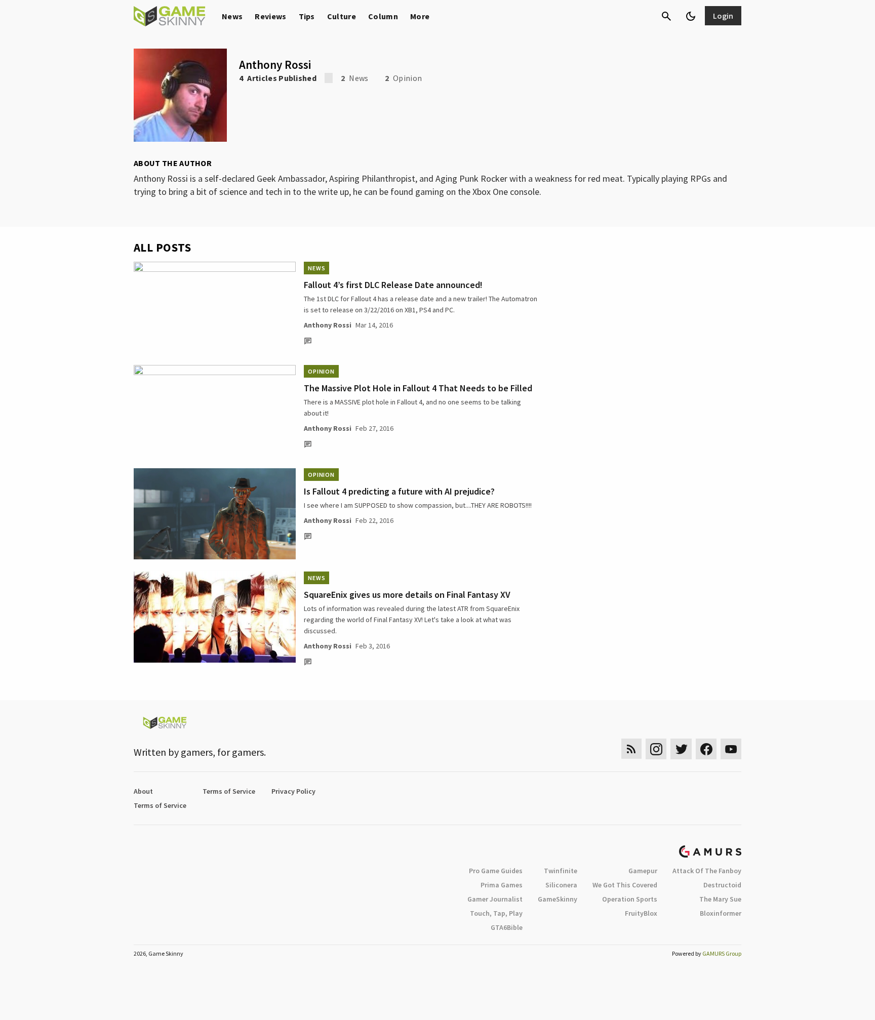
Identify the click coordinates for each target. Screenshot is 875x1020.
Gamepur (642, 870)
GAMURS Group (721, 953)
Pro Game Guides (496, 870)
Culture (341, 16)
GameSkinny (557, 899)
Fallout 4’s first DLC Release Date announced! (393, 285)
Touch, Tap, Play (496, 913)
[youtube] (731, 749)
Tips (307, 16)
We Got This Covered (624, 884)
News (232, 16)
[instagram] (656, 749)
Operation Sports (629, 899)
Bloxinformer (720, 913)
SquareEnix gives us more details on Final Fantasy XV (407, 594)
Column (383, 16)
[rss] (631, 749)
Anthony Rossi (327, 325)
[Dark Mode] (691, 16)
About (143, 791)
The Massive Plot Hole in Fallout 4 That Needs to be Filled (418, 388)
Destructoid (722, 884)
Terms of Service (229, 791)
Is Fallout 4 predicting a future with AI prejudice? (399, 491)
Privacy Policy (293, 791)
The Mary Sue (720, 899)
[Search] (666, 16)
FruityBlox (641, 913)
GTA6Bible (507, 927)
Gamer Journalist (495, 899)
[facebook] (706, 749)
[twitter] (681, 749)
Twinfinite (560, 870)
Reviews (270, 16)
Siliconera (561, 884)
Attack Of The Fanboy (706, 870)
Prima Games (502, 884)
